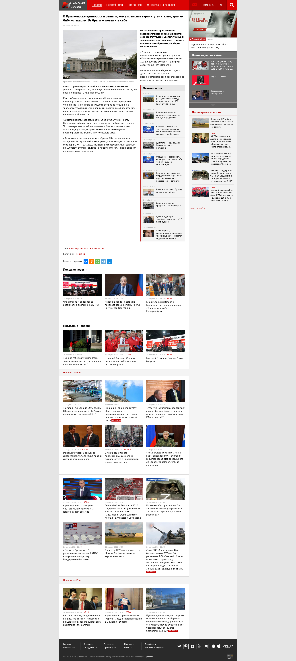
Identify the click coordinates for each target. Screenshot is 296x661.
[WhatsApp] (97, 261)
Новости (97, 4)
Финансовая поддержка (155, 648)
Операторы (88, 644)
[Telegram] (103, 261)
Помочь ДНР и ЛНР (213, 4)
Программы (134, 4)
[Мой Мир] (109, 261)
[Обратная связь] (194, 5)
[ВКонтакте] (86, 261)
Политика (80, 254)
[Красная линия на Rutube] (205, 646)
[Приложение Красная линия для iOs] (219, 646)
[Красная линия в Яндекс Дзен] (192, 646)
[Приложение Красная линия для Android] (213, 646)
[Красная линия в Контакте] (179, 646)
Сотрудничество (90, 648)
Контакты (67, 644)
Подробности (114, 4)
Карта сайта (149, 657)
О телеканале (69, 648)
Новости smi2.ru (72, 372)
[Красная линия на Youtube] (199, 646)
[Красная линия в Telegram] (186, 646)
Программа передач (162, 4)
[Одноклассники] (91, 261)
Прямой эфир (110, 648)
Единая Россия (96, 248)
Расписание (109, 644)
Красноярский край (78, 248)
